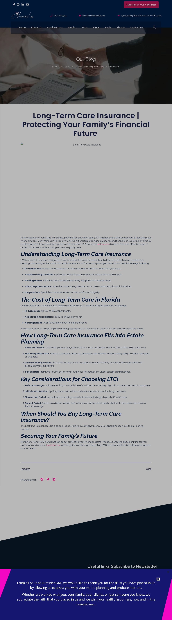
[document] (86, 310)
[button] (168, 572)
